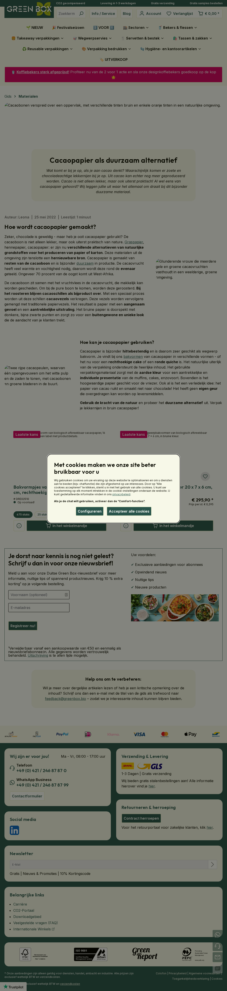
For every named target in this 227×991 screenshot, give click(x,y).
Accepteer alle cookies (129, 511)
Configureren (90, 511)
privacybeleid (121, 494)
